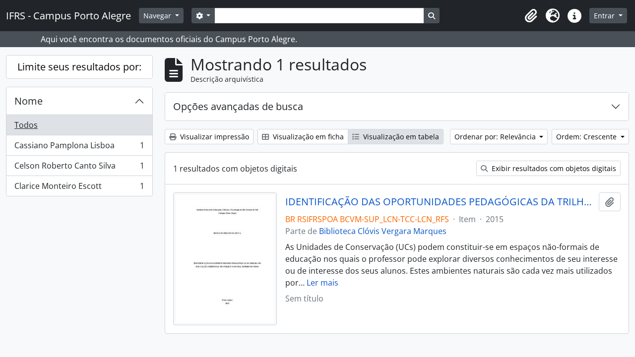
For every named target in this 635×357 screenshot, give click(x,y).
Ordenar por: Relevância (496, 136)
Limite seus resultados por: (79, 66)
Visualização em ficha (307, 136)
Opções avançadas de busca (238, 106)
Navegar (158, 15)
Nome (28, 101)
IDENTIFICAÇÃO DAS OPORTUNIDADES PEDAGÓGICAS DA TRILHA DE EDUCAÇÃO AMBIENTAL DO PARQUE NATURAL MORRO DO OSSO (440, 202)
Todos (26, 124)
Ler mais (322, 282)
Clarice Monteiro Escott (79, 188)
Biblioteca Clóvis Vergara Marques (382, 231)
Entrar (605, 15)
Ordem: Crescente (587, 136)
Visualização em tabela (400, 136)
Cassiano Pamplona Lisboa (79, 148)
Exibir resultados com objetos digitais (553, 168)
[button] (531, 16)
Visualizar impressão (213, 136)
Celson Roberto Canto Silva (79, 168)
